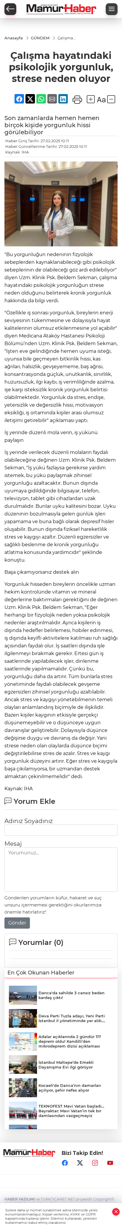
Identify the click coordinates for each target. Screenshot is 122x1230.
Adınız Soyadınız (28, 821)
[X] (80, 1163)
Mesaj (13, 843)
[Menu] (112, 9)
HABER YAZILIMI (19, 1199)
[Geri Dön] (10, 9)
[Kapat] (116, 1212)
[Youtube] (110, 1163)
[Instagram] (95, 1163)
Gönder (17, 923)
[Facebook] (65, 1163)
